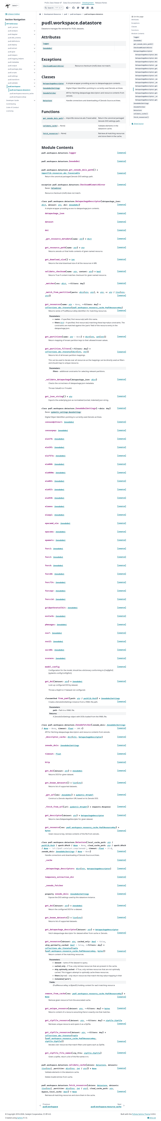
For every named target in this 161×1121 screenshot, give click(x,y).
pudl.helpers (12, 55)
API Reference (12, 24)
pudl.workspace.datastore (20, 90)
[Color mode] (68, 8)
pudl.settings (13, 76)
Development (88, 3)
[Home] (40, 14)
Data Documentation (72, 3)
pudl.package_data (15, 69)
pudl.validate (13, 83)
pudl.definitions (14, 41)
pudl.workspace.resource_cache (22, 94)
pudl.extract (12, 48)
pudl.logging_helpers (16, 59)
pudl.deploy (12, 45)
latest (14, 5)
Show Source (138, 124)
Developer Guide (12, 100)
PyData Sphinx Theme (141, 1114)
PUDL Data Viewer (52, 3)
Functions (135, 30)
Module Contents (137, 34)
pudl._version (13, 27)
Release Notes (101, 3)
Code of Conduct (12, 107)
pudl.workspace (14, 87)
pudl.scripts (12, 73)
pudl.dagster (13, 34)
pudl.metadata (13, 62)
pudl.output (12, 66)
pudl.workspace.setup (18, 97)
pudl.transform (13, 80)
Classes (134, 27)
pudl (65, 14)
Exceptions (135, 23)
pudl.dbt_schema (14, 38)
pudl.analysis (13, 31)
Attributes (135, 20)
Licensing (9, 111)
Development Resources (52, 14)
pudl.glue (11, 52)
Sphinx (20, 1118)
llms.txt (152, 1118)
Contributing (11, 104)
